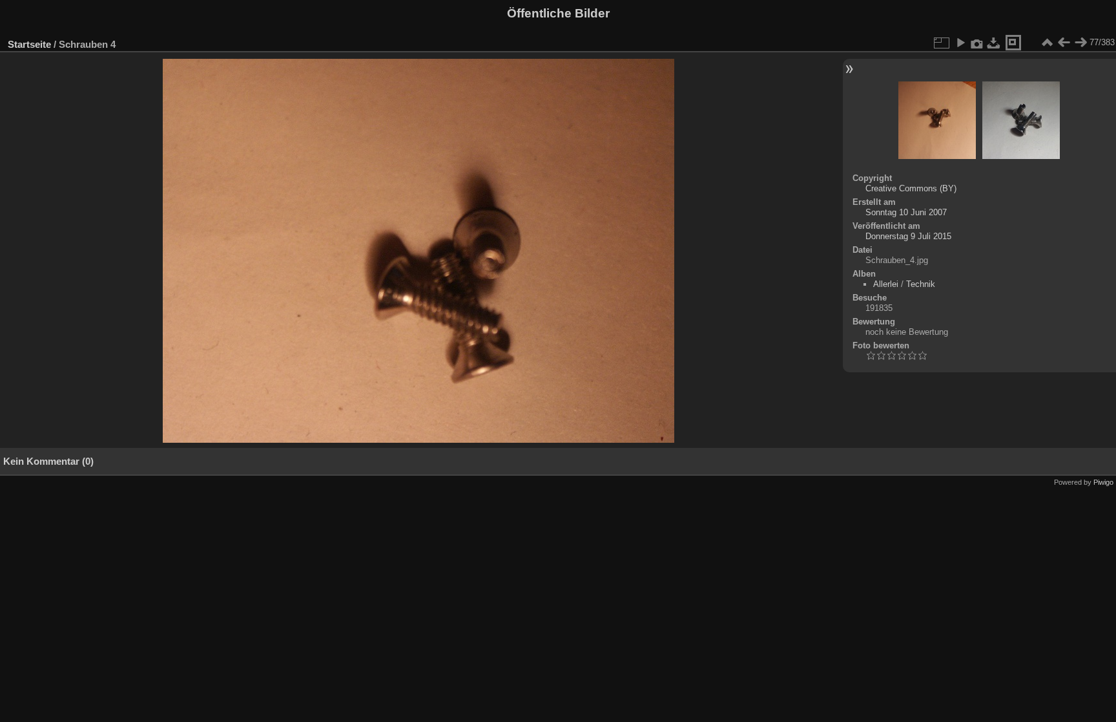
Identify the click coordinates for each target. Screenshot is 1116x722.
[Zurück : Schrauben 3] (1063, 42)
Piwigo (1103, 482)
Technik (920, 284)
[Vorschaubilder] (1046, 42)
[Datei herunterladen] (994, 42)
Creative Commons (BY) (910, 188)
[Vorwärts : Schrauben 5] (1080, 42)
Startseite (29, 44)
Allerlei (885, 284)
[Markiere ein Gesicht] (1013, 42)
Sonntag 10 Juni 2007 (906, 212)
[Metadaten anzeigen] (977, 42)
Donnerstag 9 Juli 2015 (908, 236)
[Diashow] (960, 42)
